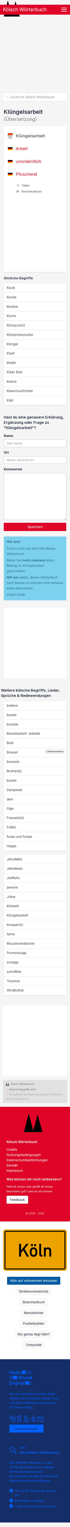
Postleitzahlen (33, 1323)
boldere (12, 705)
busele (12, 780)
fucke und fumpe (19, 837)
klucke (11, 297)
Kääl (10, 400)
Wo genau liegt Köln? (33, 1334)
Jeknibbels (15, 868)
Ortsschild (33, 1345)
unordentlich (28, 161)
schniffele (14, 972)
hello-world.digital (26, 1428)
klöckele (13, 906)
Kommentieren (31, 191)
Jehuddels (14, 859)
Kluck (11, 288)
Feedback (17, 1200)
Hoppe (11, 846)
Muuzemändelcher (21, 943)
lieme (11, 934)
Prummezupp (16, 953)
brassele (13, 762)
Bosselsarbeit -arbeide (23, 733)
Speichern (35, 527)
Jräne (11, 897)
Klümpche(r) (16, 325)
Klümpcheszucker (20, 335)
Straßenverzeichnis (33, 1291)
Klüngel (12, 344)
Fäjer (10, 809)
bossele (12, 724)
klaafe (11, 363)
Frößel (11, 827)
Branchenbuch (34, 1302)
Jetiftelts (13, 878)
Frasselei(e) (15, 818)
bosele (12, 715)
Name (8, 436)
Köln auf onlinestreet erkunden (33, 1281)
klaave (12, 381)
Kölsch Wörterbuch (24, 9)
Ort (6, 452)
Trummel (13, 981)
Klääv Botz (15, 372)
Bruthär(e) (14, 771)
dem (10, 799)
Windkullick (15, 990)
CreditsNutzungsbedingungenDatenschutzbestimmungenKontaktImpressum (27, 1160)
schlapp (12, 962)
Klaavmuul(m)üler (20, 391)
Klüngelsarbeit (17, 915)
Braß (10, 743)
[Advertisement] (35, 53)
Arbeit (22, 148)
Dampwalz (14, 790)
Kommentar (13, 469)
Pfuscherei (26, 174)
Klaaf (10, 353)
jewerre (12, 887)
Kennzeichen (33, 1313)
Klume (11, 316)
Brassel (35, 752)
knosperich (15, 925)
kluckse (12, 306)
